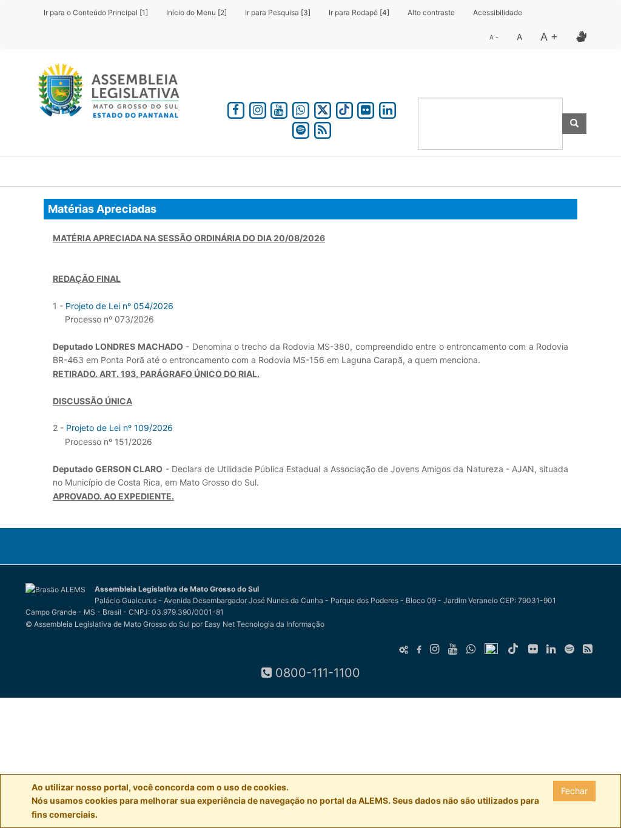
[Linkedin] (387, 108)
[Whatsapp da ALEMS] (300, 108)
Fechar (574, 791)
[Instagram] (435, 649)
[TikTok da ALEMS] (344, 108)
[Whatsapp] (471, 649)
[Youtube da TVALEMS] (279, 108)
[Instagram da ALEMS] (257, 108)
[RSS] (587, 649)
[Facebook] (419, 650)
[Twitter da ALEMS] (322, 108)
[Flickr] (533, 649)
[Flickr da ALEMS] (365, 108)
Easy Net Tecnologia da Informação (264, 624)
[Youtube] (453, 649)
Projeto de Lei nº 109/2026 (119, 427)
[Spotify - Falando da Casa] (300, 128)
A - (493, 37)
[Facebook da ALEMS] (236, 108)
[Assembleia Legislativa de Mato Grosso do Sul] (104, 92)
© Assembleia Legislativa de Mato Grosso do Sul (107, 624)
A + (549, 36)
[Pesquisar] (574, 123)
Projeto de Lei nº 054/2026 (119, 306)
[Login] (403, 650)
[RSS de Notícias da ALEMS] (322, 128)
